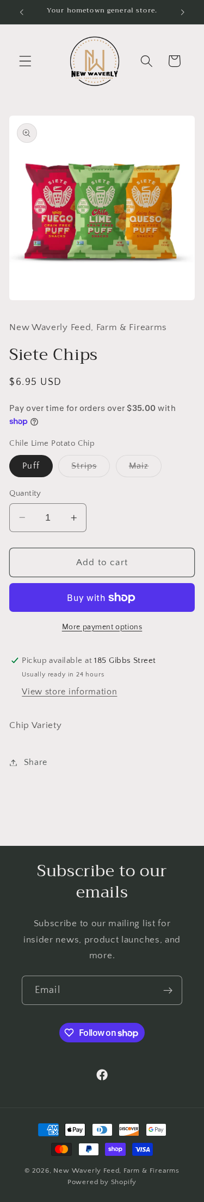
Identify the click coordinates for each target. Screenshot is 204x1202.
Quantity (25, 493)
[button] (25, 61)
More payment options (102, 627)
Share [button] (35, 762)
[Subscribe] (168, 990)
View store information (69, 692)
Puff (31, 466)
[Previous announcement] (21, 12)
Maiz (145, 468)
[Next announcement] (183, 12)
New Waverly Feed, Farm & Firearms (116, 1170)
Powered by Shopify (102, 1182)
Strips (90, 468)
